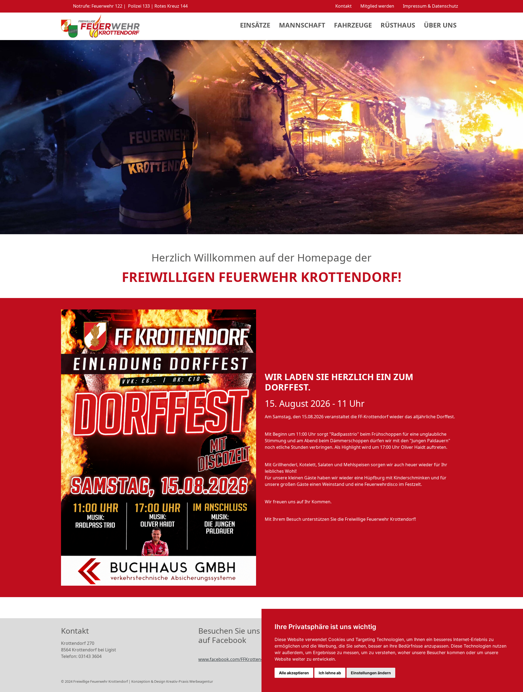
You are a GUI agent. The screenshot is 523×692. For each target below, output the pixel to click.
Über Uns (440, 24)
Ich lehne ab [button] (330, 672)
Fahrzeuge (353, 24)
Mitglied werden (377, 6)
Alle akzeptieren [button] (294, 672)
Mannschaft (302, 24)
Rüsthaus (398, 24)
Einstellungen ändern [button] (371, 672)
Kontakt (343, 6)
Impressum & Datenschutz (430, 6)
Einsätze (255, 24)
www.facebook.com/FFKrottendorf (234, 659)
